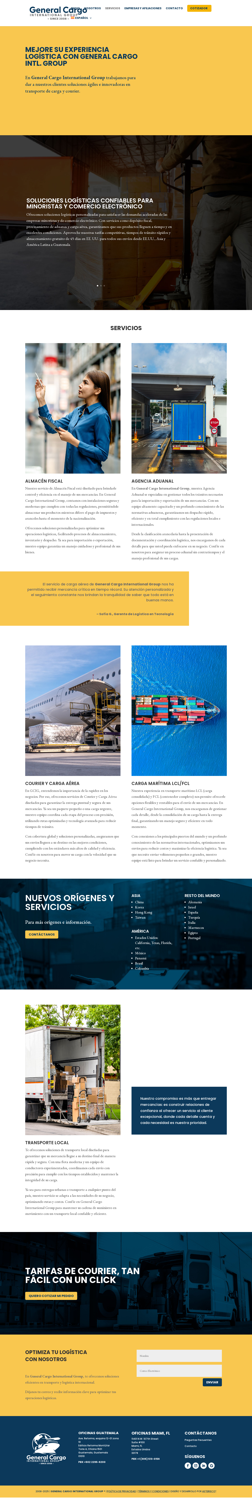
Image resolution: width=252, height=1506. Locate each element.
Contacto (174, 8)
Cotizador (199, 8)
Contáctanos (42, 934)
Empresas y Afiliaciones (142, 8)
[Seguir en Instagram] (196, 1465)
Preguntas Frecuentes (198, 1440)
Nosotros (92, 8)
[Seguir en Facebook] (188, 1465)
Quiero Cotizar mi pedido (51, 1296)
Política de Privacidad (121, 1491)
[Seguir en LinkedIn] (203, 1465)
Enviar (212, 1382)
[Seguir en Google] (211, 1465)
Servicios (112, 8)
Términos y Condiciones (153, 1491)
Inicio (75, 8)
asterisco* (209, 1491)
